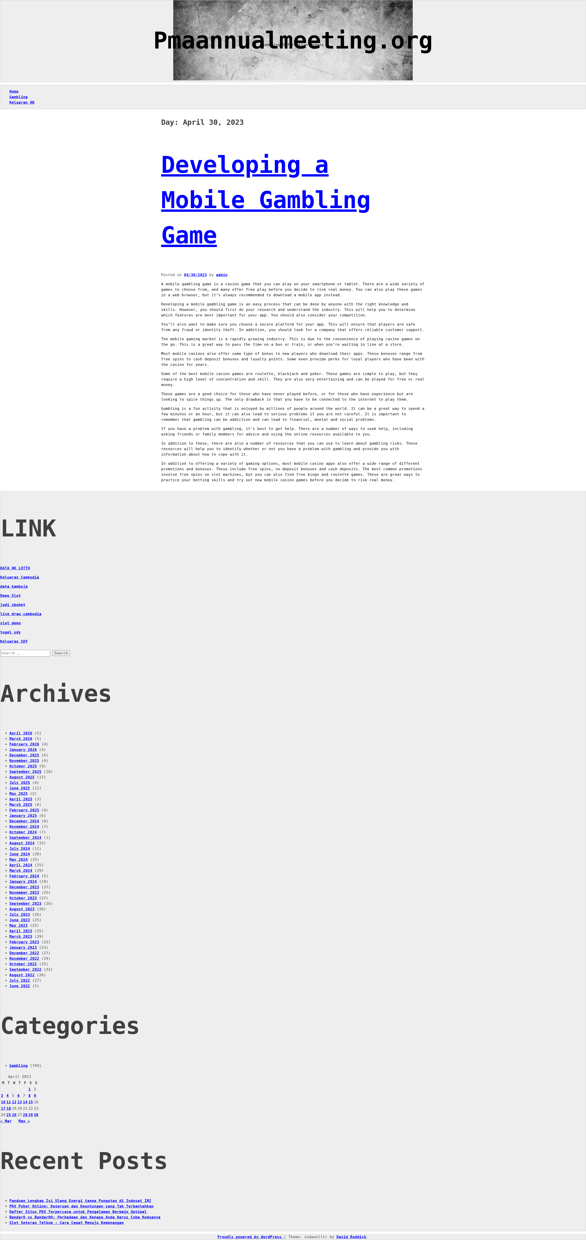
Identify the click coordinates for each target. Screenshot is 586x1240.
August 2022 (22, 975)
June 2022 (19, 986)
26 (14, 1115)
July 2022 (19, 980)
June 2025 (19, 788)
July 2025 (19, 782)
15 (30, 1102)
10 (3, 1102)
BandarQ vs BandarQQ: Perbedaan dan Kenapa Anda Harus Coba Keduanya (84, 1217)
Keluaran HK (22, 102)
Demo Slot (10, 595)
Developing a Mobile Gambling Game (266, 200)
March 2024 (20, 870)
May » (24, 1121)
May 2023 (18, 925)
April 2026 (20, 733)
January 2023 (23, 947)
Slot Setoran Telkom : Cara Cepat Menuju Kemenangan (66, 1223)
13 (19, 1102)
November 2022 (24, 958)
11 (8, 1102)
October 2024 (23, 832)
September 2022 (25, 969)
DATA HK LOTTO (15, 568)
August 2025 (22, 777)
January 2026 (23, 750)
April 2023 (20, 931)
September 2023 (25, 903)
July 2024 (19, 848)
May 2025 (18, 793)
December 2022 (24, 953)
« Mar (6, 1121)
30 (36, 1115)
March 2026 (20, 739)
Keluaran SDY (14, 641)
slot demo (10, 623)
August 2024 (22, 843)
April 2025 (20, 799)
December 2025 (24, 755)
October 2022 (23, 964)
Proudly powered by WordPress (250, 1237)
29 (30, 1115)
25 (8, 1115)
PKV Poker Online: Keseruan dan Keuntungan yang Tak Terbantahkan (81, 1206)
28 (25, 1115)
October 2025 (23, 766)
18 (8, 1108)
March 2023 (20, 936)
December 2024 (24, 821)
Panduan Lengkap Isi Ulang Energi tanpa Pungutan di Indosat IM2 (80, 1201)
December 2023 (24, 887)
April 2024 (20, 865)
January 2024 (23, 881)
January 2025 (23, 815)
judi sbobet (12, 605)
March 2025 (20, 804)
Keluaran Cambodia (19, 577)
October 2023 (23, 898)
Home (14, 91)
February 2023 (24, 942)
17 (3, 1108)
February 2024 (24, 876)
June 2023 (19, 920)
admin (222, 275)
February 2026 (24, 744)
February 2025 (24, 810)
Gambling (18, 97)
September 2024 (25, 837)
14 (25, 1102)
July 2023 (19, 914)
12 (14, 1102)
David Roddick (351, 1237)
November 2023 (24, 892)
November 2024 (24, 826)
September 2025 (25, 772)
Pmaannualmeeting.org (293, 40)
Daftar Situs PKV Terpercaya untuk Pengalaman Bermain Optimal (78, 1212)
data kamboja (14, 586)
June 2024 (19, 854)
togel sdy (10, 632)
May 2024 (18, 859)
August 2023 (22, 909)
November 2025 (24, 761)
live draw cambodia (20, 614)
